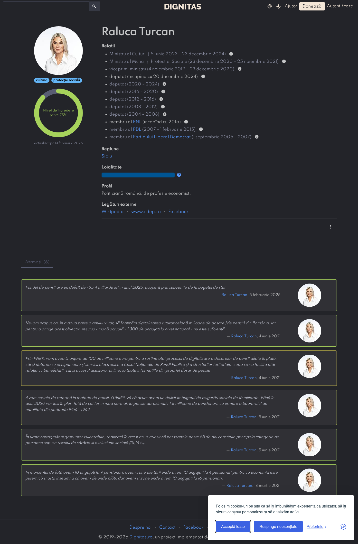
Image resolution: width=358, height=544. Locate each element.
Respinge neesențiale (278, 526)
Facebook (178, 212)
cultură (41, 80)
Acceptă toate (233, 526)
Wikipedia (113, 212)
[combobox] (46, 6)
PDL (137, 129)
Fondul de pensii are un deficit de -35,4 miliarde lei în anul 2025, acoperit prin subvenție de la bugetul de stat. (125, 288)
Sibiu (107, 156)
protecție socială (66, 80)
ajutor (291, 6)
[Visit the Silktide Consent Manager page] (343, 526)
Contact (167, 527)
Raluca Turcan (234, 295)
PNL (137, 122)
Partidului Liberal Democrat (162, 137)
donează (312, 6)
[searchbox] (7, 6)
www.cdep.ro (146, 212)
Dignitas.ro (140, 537)
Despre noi (140, 527)
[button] (269, 6)
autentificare (340, 6)
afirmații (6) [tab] (37, 262)
